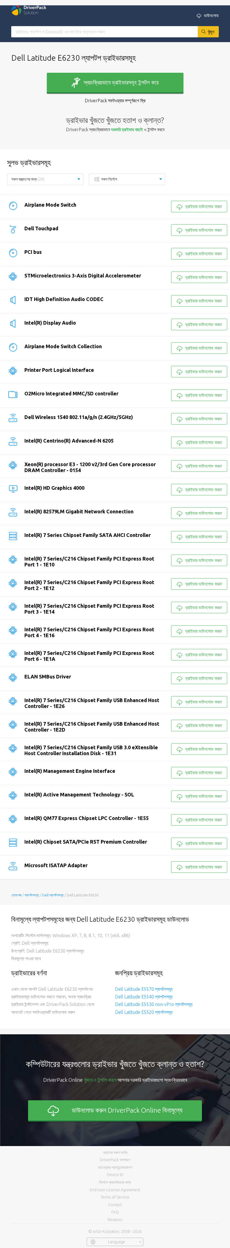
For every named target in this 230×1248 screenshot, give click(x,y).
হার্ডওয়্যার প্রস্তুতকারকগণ (115, 1167)
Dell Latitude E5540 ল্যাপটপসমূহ (144, 996)
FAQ (115, 1212)
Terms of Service (115, 1197)
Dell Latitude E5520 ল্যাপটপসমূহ (144, 1012)
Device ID (115, 1174)
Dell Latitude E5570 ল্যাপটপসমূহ (144, 989)
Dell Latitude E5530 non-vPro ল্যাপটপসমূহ (153, 1004)
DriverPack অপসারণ (115, 1160)
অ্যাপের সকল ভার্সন (115, 1152)
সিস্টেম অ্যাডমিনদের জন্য (115, 1182)
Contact (115, 1205)
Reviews (115, 1219)
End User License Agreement (115, 1190)
